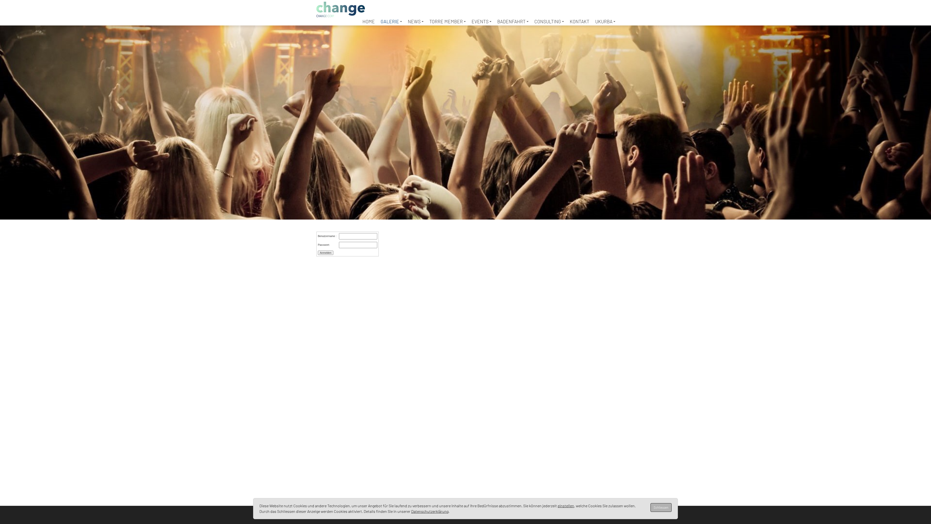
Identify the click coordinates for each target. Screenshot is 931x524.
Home (368, 21)
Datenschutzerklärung (430, 511)
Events (480, 21)
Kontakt (579, 21)
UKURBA (603, 21)
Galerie (390, 21)
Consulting (547, 21)
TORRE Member (446, 21)
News (414, 21)
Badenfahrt (511, 21)
